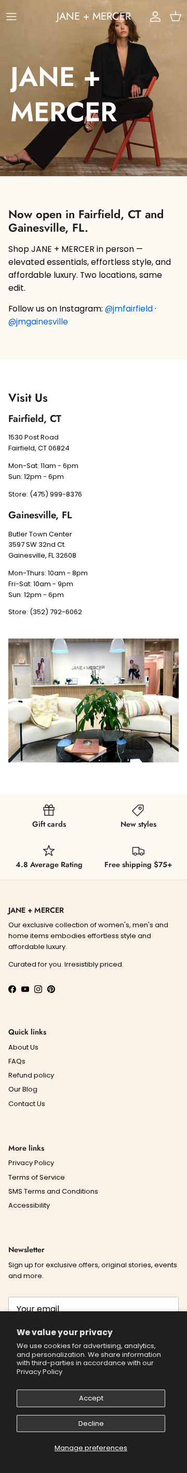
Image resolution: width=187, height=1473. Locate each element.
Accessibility (29, 1205)
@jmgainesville (38, 321)
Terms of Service (36, 1177)
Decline (91, 1423)
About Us (23, 1047)
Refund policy (31, 1075)
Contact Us (26, 1104)
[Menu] (11, 16)
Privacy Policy (39, 1372)
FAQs (16, 1061)
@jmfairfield (129, 308)
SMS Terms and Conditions (53, 1191)
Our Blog (22, 1089)
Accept (91, 1398)
